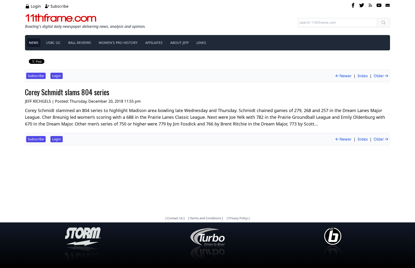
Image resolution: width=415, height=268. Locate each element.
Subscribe (59, 6)
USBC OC (53, 42)
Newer (346, 75)
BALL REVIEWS (79, 42)
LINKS (201, 42)
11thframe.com (60, 18)
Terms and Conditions (205, 218)
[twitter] (361, 6)
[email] (386, 6)
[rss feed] (370, 6)
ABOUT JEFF (179, 42)
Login (36, 6)
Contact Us (175, 218)
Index (363, 75)
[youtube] (379, 6)
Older (379, 75)
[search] (383, 22)
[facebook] (353, 6)
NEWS (33, 42)
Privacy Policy (238, 218)
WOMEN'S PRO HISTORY (118, 42)
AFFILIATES (154, 42)
